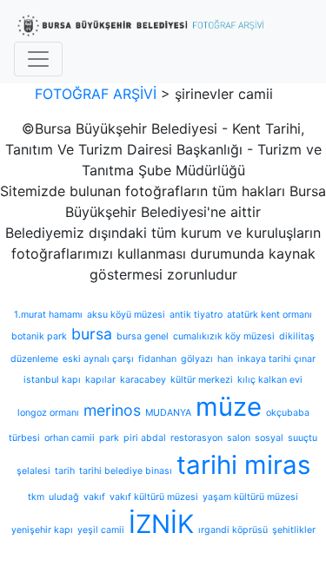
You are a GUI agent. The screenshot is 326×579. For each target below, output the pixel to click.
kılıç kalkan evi (270, 379)
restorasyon (196, 438)
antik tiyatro (196, 314)
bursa (91, 334)
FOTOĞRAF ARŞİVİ (95, 93)
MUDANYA (168, 412)
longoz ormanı (48, 412)
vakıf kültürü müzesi (154, 497)
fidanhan (157, 359)
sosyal (269, 438)
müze (229, 406)
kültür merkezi (201, 379)
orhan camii (69, 438)
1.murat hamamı (48, 314)
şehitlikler (294, 530)
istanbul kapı (52, 379)
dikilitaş (297, 336)
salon (238, 438)
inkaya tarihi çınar (276, 359)
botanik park (39, 336)
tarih (65, 471)
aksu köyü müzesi (126, 314)
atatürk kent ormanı (269, 314)
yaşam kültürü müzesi (250, 497)
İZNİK (161, 524)
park (109, 438)
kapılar (100, 379)
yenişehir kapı (42, 530)
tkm (36, 497)
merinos (112, 410)
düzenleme (34, 359)
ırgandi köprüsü (233, 530)
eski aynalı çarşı (98, 359)
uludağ (64, 497)
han (225, 359)
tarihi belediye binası (125, 471)
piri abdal (144, 438)
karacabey (143, 379)
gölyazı (197, 359)
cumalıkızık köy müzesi (224, 336)
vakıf (94, 497)
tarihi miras (243, 465)
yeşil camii (100, 530)
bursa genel (142, 336)
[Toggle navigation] (38, 59)
